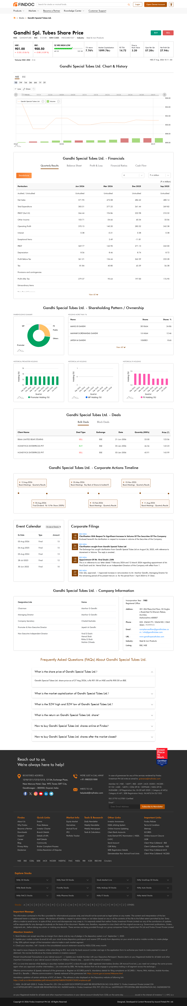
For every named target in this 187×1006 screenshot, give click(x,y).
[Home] (14, 17)
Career (20, 839)
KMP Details (42, 839)
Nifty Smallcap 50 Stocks (147, 880)
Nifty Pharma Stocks (65, 895)
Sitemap (147, 829)
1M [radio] (25, 82)
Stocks (21, 18)
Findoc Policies (150, 821)
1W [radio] (20, 82)
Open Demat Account (155, 4)
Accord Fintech (161, 1002)
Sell (168, 33)
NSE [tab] (17, 77)
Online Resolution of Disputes (49, 850)
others (130, 905)
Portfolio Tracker (73, 836)
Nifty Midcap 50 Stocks (106, 888)
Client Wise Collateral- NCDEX (156, 853)
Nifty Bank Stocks (23, 888)
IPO (68, 832)
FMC (71, 861)
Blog (19, 843)
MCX (45, 861)
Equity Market (72, 821)
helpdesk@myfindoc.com (91, 793)
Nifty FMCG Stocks (24, 895)
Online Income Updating (118, 829)
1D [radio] (16, 82)
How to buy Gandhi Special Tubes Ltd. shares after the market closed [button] (76, 736)
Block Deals (103, 421)
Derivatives (70, 825)
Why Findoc (22, 825)
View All (92, 294)
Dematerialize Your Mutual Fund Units (123, 853)
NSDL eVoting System (116, 825)
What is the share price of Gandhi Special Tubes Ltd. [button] (66, 671)
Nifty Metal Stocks (145, 895)
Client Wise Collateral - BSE (155, 843)
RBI (84, 861)
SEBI (38, 861)
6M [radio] (35, 82)
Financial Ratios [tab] (119, 165)
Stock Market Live (104, 880)
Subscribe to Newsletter (152, 806)
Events (39, 821)
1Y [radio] (40, 82)
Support (21, 836)
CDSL (31, 861)
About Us (21, 821)
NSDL (77, 861)
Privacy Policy (23, 846)
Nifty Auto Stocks (144, 888)
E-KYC (110, 839)
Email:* (111, 802)
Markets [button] (32, 10)
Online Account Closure (154, 836)
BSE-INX (98, 861)
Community (42, 843)
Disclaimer (22, 850)
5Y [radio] (44, 82)
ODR (146, 839)
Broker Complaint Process (47, 846)
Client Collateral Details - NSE (156, 846)
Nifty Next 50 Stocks (65, 880)
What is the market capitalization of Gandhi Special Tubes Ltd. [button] (72, 693)
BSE (25, 861)
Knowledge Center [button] (72, 10)
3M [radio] (30, 82)
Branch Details (43, 832)
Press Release (42, 825)
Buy (156, 33)
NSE (19, 861)
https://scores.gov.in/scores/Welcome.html (105, 973)
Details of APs (42, 836)
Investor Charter (44, 829)
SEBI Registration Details (118, 850)
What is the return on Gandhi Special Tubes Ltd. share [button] (67, 715)
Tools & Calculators (92, 832)
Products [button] (17, 10)
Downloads (22, 832)
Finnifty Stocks (63, 888)
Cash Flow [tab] (140, 165)
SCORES (147, 832)
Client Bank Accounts (116, 832)
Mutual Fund (71, 829)
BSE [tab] (24, 77)
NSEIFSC (62, 861)
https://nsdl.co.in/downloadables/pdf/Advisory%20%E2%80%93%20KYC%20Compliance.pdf (52, 980)
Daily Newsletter (91, 821)
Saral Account (113, 843)
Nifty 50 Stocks (22, 880)
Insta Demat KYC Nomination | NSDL (123, 836)
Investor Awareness (116, 821)
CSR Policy (112, 846)
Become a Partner (51, 10)
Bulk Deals (83, 421)
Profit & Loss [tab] (96, 165)
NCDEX (53, 861)
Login (137, 4)
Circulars (108, 861)
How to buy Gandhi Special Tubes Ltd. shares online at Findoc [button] (72, 725)
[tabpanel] (93, 116)
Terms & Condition (151, 825)
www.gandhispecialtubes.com (151, 636)
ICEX (90, 861)
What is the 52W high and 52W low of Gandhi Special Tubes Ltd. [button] (74, 704)
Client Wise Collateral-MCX (155, 850)
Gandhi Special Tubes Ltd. (39, 18)
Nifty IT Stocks (103, 895)
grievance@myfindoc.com (149, 779)
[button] (18, 89)
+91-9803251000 (88, 779)
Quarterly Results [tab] (50, 165)
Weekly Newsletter (91, 825)
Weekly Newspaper (92, 829)
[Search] (129, 5)
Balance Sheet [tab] (74, 165)
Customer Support (97, 10)
